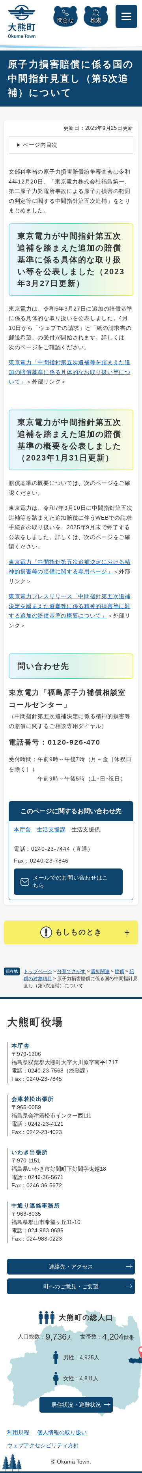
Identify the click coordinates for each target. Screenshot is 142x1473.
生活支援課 (51, 829)
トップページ (38, 971)
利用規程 (18, 1432)
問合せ (65, 20)
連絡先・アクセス (71, 1267)
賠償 (119, 971)
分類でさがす (71, 971)
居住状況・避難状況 (76, 1405)
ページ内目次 (40, 145)
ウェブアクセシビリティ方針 (43, 1445)
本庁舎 (22, 829)
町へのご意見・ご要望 (71, 1287)
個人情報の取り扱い (62, 1432)
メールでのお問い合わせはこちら (70, 881)
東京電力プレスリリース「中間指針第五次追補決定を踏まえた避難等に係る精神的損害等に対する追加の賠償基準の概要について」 (70, 606)
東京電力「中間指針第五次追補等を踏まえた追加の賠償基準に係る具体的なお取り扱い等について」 (70, 372)
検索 (95, 20)
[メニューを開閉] (126, 16)
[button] (71, 932)
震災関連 (100, 971)
